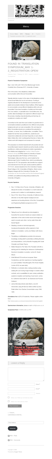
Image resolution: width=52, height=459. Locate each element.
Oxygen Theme (18, 452)
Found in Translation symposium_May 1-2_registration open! (23, 67)
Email (38, 389)
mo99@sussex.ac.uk (38, 305)
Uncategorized (11, 76)
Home (16, 34)
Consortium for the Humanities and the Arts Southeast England (26, 173)
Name (38, 384)
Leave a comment (33, 74)
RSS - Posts (13, 435)
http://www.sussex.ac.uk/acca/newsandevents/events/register (25, 301)
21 (32, 34)
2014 (21, 34)
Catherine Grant (12, 74)
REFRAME (11, 167)
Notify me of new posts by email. (19, 401)
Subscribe (12, 428)
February (27, 34)
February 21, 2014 (22, 74)
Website (38, 393)
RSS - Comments (15, 440)
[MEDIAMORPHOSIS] (26, 11)
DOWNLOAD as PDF (25, 310)
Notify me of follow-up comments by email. (22, 398)
